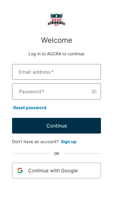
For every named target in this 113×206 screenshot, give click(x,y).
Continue (56, 126)
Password (31, 91)
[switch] (94, 91)
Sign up (69, 141)
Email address (36, 72)
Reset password (29, 107)
